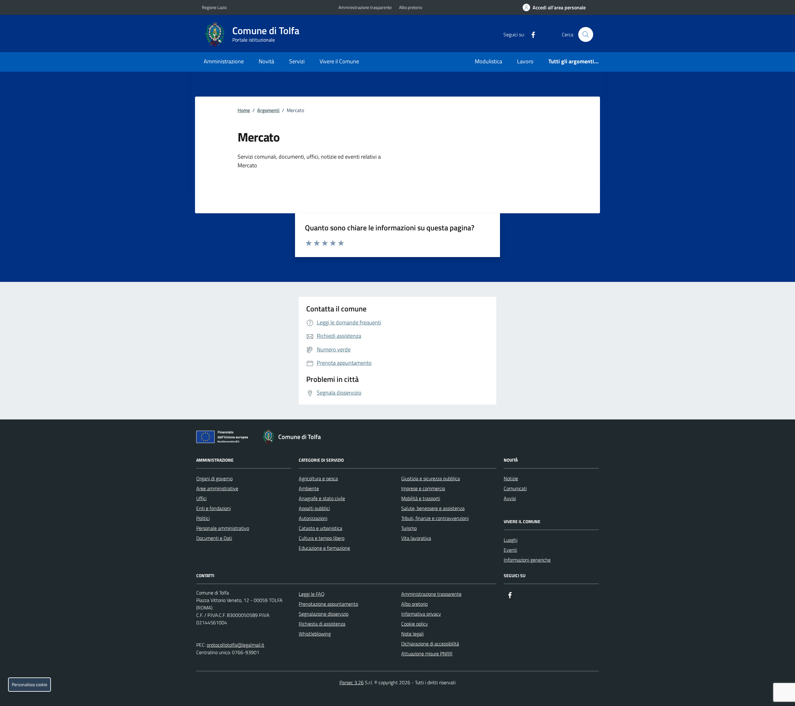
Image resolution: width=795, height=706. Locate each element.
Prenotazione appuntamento (328, 604)
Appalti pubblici (314, 508)
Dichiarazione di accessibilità (430, 643)
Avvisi (510, 498)
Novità (266, 61)
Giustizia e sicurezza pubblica (430, 478)
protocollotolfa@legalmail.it (235, 645)
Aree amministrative (217, 488)
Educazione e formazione (324, 548)
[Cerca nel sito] (585, 34)
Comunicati (515, 488)
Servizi (297, 61)
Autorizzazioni (313, 518)
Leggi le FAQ (312, 594)
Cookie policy (414, 623)
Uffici (201, 498)
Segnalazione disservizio (323, 614)
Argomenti (268, 110)
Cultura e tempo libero (321, 538)
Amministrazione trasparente (365, 7)
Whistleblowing (315, 633)
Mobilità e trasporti (420, 498)
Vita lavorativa (416, 538)
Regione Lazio (214, 7)
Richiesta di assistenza (322, 623)
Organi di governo (214, 478)
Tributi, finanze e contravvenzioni (435, 518)
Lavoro (525, 61)
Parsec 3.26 (351, 682)
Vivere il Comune (339, 61)
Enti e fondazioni (213, 508)
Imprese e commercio (423, 488)
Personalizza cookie (29, 684)
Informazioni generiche (527, 559)
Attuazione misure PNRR (426, 653)
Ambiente (309, 488)
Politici (203, 518)
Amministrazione (224, 61)
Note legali (412, 633)
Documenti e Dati (214, 538)
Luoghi (510, 540)
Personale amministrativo (222, 528)
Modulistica (488, 61)
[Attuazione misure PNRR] (224, 438)
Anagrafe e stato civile (322, 498)
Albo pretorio (410, 7)
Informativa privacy (421, 614)
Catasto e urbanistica (320, 528)
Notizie (511, 478)
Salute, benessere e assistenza (433, 508)
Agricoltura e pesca (318, 478)
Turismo (409, 528)
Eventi (510, 550)
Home (244, 110)
